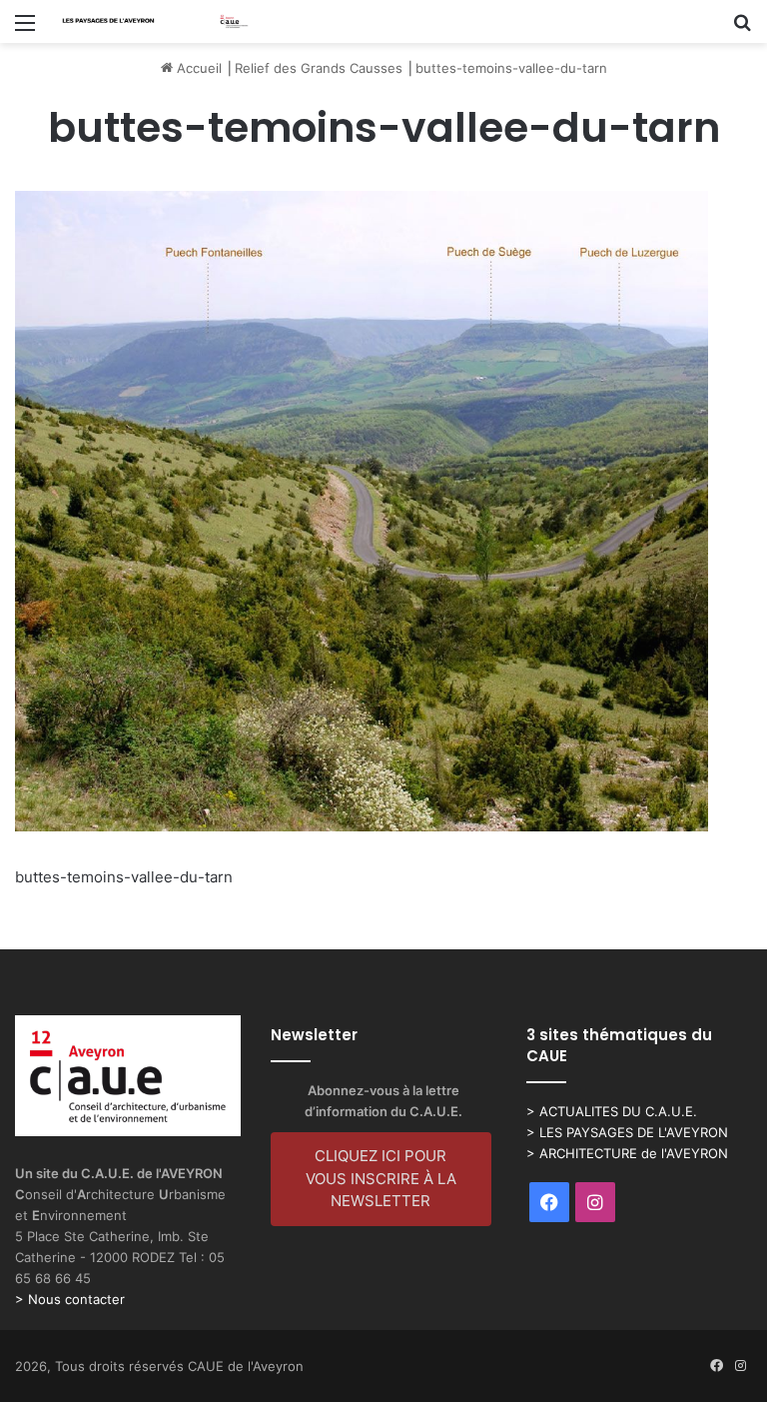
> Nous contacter (70, 1299)
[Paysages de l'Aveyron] (156, 21)
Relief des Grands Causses (318, 68)
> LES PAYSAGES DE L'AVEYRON (627, 1132)
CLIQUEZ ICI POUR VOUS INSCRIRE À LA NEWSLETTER (381, 1178)
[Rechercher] (742, 29)
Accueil (197, 68)
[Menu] (25, 29)
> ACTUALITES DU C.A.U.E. (611, 1111)
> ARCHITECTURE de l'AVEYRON (627, 1153)
